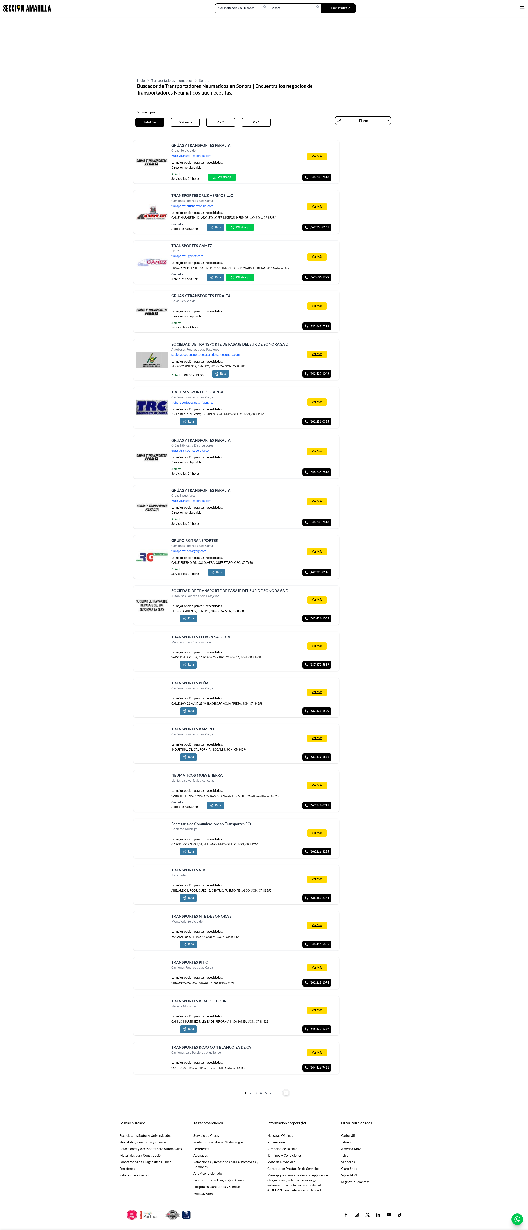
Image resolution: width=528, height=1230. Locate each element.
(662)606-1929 (319, 277)
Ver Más (317, 156)
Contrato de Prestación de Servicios (293, 1168)
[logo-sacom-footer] (159, 1214)
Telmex (346, 1142)
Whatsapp (224, 177)
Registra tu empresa (355, 1182)
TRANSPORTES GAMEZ (191, 246)
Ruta (218, 227)
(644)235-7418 (319, 177)
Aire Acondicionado (207, 1173)
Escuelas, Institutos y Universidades (145, 1135)
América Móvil (351, 1149)
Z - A (256, 122)
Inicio (141, 80)
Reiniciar (150, 122)
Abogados (200, 1155)
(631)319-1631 (319, 757)
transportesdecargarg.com (188, 551)
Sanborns (348, 1162)
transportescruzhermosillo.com (192, 206)
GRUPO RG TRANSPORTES (194, 541)
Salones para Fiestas (134, 1175)
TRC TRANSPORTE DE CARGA (197, 392)
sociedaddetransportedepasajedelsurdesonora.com (205, 354)
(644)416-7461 (319, 1067)
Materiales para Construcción (141, 1155)
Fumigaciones (203, 1193)
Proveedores (276, 1142)
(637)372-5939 (319, 664)
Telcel (345, 1155)
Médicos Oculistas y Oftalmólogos (218, 1142)
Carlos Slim (349, 1135)
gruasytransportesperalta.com (191, 155)
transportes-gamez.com (187, 256)
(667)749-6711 (319, 805)
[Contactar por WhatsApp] (517, 1219)
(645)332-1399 (319, 1029)
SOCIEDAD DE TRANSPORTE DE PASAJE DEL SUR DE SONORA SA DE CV (234, 344)
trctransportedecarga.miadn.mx (192, 402)
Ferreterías (127, 1168)
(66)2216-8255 (319, 851)
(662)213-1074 (319, 982)
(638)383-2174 (319, 898)
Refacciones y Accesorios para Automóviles (151, 1149)
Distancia (185, 122)
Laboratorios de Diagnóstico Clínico (145, 1162)
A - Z (220, 122)
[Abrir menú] (522, 8)
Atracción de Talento (282, 1149)
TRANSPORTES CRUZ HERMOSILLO (202, 196)
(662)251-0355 (319, 422)
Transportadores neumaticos (171, 80)
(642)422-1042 (319, 373)
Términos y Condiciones (284, 1155)
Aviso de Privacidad (281, 1162)
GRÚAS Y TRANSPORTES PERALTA (201, 146)
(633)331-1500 (319, 710)
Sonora (204, 80)
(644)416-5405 (319, 944)
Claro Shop (349, 1168)
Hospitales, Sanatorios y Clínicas (143, 1142)
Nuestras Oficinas (280, 1135)
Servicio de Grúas (206, 1135)
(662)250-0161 (319, 227)
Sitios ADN (349, 1175)
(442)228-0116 (319, 572)
